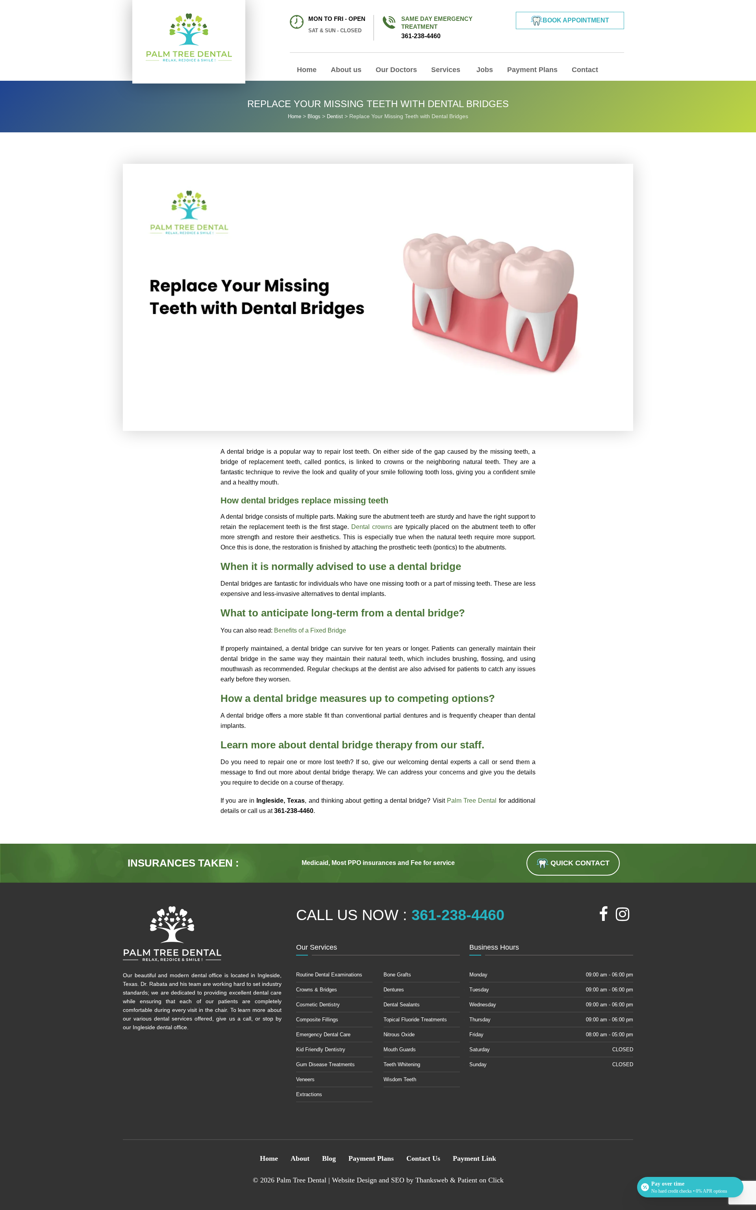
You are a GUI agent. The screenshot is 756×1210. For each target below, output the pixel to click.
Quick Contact (579, 863)
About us (346, 70)
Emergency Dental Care (323, 1034)
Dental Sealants (402, 1005)
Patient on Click (481, 1180)
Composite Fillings (317, 1020)
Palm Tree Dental (472, 800)
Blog (329, 1158)
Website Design (354, 1180)
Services (445, 70)
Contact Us (423, 1158)
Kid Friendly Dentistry (320, 1049)
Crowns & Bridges (316, 990)
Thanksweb (431, 1180)
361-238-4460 (436, 27)
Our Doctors (396, 70)
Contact (585, 70)
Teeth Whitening (402, 1064)
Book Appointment (576, 20)
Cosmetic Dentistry (318, 1005)
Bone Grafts (397, 975)
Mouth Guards (400, 1049)
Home (307, 70)
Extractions (309, 1094)
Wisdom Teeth (400, 1079)
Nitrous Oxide (399, 1034)
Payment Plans (532, 70)
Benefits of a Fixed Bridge (310, 630)
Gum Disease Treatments (325, 1064)
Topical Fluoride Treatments (415, 1020)
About (300, 1158)
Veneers (305, 1079)
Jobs (483, 70)
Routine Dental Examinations (329, 975)
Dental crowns (371, 526)
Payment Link (474, 1158)
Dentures (394, 990)
